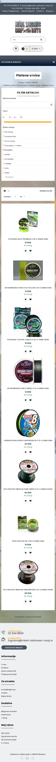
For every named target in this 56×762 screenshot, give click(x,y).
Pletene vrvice (48, 85)
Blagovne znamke (9, 711)
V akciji (4, 718)
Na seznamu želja (8, 739)
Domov (21, 82)
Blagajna (50, 11)
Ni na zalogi (10, 141)
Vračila (4, 693)
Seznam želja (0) (28, 11)
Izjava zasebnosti (8, 671)
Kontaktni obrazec (14, 648)
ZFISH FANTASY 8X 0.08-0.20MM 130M (28, 541)
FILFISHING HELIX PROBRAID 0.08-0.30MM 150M (28, 239)
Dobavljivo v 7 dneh (13, 145)
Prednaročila (10, 136)
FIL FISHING (9, 159)
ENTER (7, 154)
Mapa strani (6, 696)
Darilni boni (6, 714)
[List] (9, 191)
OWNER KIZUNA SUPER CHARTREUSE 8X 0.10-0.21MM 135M (28, 440)
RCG (7, 168)
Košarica (40, 11)
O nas (3, 664)
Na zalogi (9, 132)
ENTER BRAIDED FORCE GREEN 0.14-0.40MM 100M (28, 388)
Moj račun (5, 733)
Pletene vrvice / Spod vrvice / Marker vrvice (22, 85)
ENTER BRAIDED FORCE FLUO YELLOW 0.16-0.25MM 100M (28, 288)
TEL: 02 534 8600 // (11, 5)
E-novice (5, 743)
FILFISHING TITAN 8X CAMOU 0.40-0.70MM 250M (28, 339)
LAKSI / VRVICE (32, 82)
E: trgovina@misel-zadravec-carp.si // (36, 5)
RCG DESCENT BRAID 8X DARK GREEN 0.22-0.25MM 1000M (28, 489)
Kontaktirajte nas (8, 689)
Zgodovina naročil (9, 736)
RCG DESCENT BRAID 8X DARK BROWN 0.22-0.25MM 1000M (28, 589)
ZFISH (7, 173)
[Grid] (5, 191)
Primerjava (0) (46, 191)
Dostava (4, 667)
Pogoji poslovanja (9, 674)
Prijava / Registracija (10, 11)
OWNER (8, 163)
